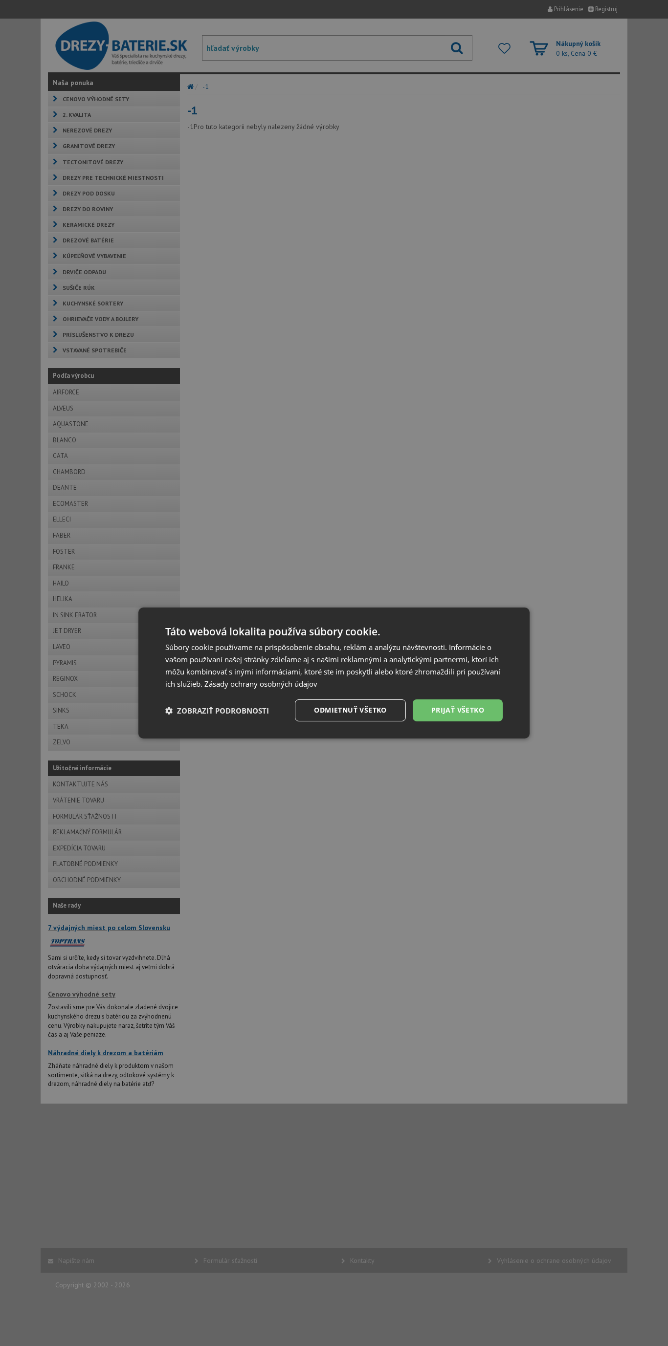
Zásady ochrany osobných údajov (260, 684)
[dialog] (334, 673)
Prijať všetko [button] (457, 710)
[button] (217, 710)
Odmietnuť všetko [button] (350, 710)
